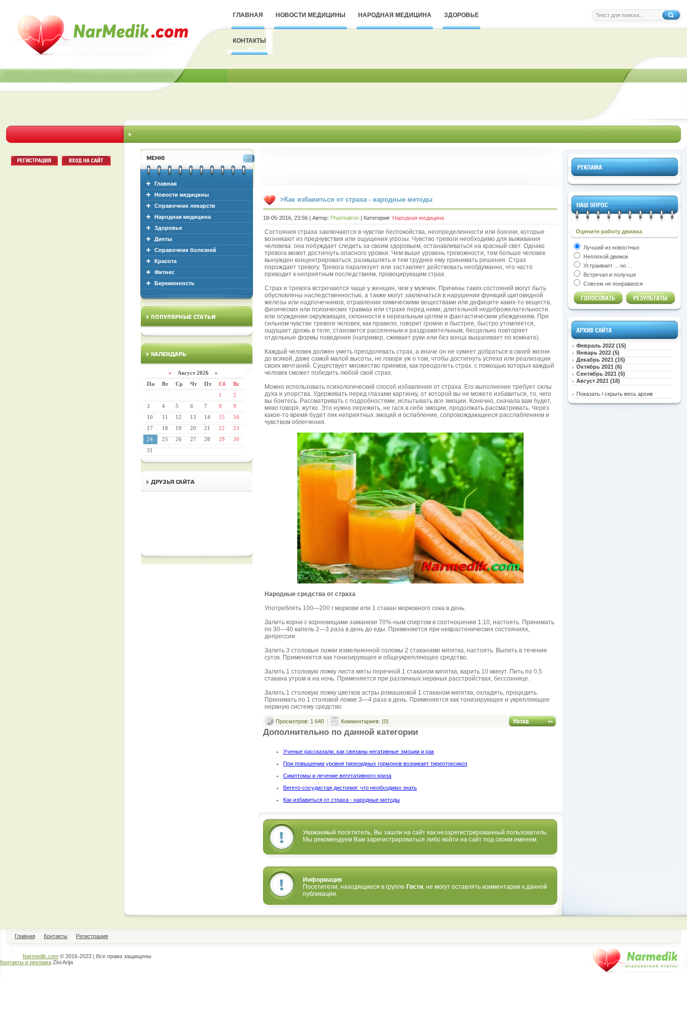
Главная (165, 184)
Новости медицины (181, 195)
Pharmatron (344, 218)
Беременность (174, 283)
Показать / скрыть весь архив (614, 394)
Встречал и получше (609, 275)
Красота (165, 261)
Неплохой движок (605, 257)
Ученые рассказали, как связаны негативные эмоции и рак (358, 751)
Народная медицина (182, 217)
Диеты (163, 239)
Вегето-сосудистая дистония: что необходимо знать (350, 788)
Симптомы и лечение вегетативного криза (337, 776)
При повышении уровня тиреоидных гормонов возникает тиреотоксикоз (375, 764)
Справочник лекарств (184, 206)
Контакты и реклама (25, 962)
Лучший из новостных (611, 247)
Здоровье (168, 228)
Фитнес (164, 272)
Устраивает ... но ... (607, 266)
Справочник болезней (185, 250)
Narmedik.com (40, 956)
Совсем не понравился (612, 284)
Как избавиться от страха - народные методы (341, 800)
